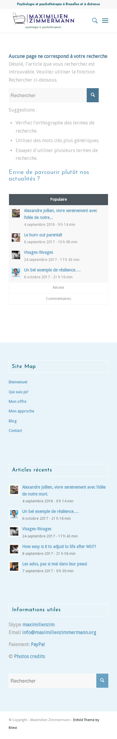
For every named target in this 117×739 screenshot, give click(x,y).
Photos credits (29, 656)
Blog (13, 421)
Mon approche (21, 411)
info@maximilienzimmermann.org (59, 632)
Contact (15, 430)
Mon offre (17, 401)
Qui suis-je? (18, 392)
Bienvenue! (18, 382)
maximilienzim (38, 624)
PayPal (38, 644)
